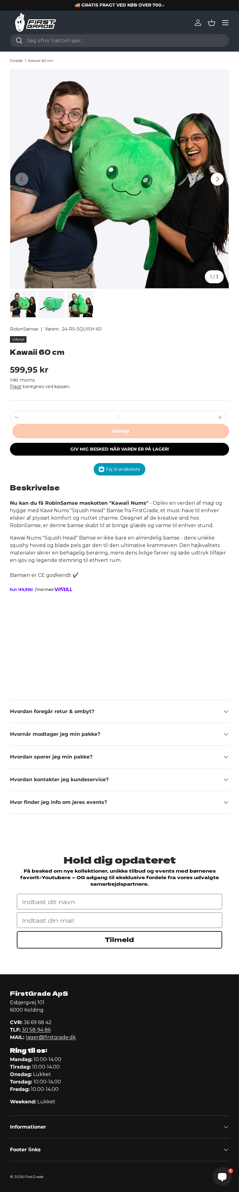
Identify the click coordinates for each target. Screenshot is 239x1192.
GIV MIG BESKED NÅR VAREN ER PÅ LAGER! (119, 449)
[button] (211, 23)
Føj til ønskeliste (123, 469)
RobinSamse (24, 329)
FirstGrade (34, 1176)
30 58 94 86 (36, 1030)
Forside (16, 60)
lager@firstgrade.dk (51, 1037)
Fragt (15, 386)
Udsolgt (121, 431)
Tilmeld (119, 939)
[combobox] (119, 40)
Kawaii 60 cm (40, 60)
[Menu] (225, 23)
